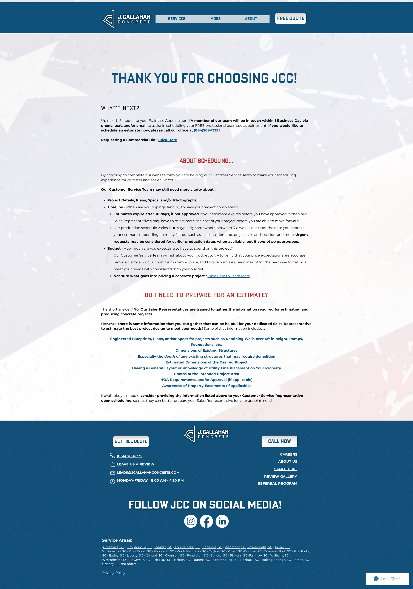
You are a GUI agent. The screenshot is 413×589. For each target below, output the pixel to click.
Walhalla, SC (279, 555)
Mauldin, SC (163, 547)
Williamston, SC (114, 551)
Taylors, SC (217, 551)
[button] (177, 19)
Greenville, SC (113, 547)
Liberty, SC (135, 555)
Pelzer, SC (282, 547)
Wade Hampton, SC (191, 551)
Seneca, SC (219, 555)
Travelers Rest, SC (277, 551)
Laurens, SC (201, 560)
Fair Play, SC (162, 560)
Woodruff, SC (164, 551)
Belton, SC (182, 560)
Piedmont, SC (235, 547)
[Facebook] (206, 521)
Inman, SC (302, 560)
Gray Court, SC (140, 551)
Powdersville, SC (259, 547)
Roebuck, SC (249, 560)
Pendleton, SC (197, 555)
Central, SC (154, 555)
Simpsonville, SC (139, 547)
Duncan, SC (253, 551)
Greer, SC (235, 551)
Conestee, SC (212, 547)
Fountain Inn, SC (187, 547)
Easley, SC (117, 555)
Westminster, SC (114, 560)
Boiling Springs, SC (276, 560)
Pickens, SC (238, 555)
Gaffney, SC (111, 564)
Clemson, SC (174, 555)
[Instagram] (190, 521)
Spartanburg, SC (225, 560)
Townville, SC (140, 560)
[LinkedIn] (222, 521)
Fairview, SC (258, 555)
